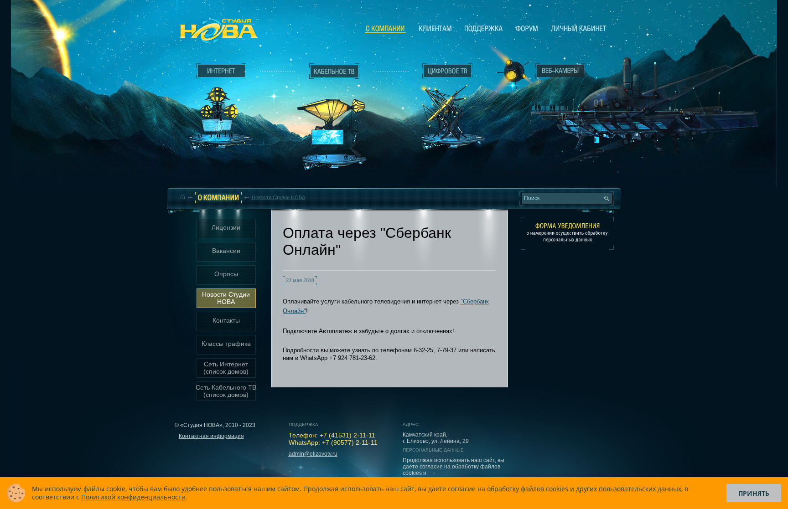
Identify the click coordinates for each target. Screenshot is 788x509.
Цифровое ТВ (442, 104)
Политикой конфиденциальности (133, 497)
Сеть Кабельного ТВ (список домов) (226, 391)
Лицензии (226, 227)
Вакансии (226, 250)
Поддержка (484, 28)
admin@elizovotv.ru (313, 454)
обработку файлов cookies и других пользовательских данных (584, 488)
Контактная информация (211, 436)
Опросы (226, 274)
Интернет (221, 71)
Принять (753, 493)
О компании (385, 28)
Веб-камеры (510, 73)
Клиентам (435, 28)
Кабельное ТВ (334, 121)
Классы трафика (226, 343)
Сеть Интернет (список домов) (226, 367)
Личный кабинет (579, 28)
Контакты (226, 320)
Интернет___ (219, 107)
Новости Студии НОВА (278, 197)
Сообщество (527, 28)
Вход (639, 104)
